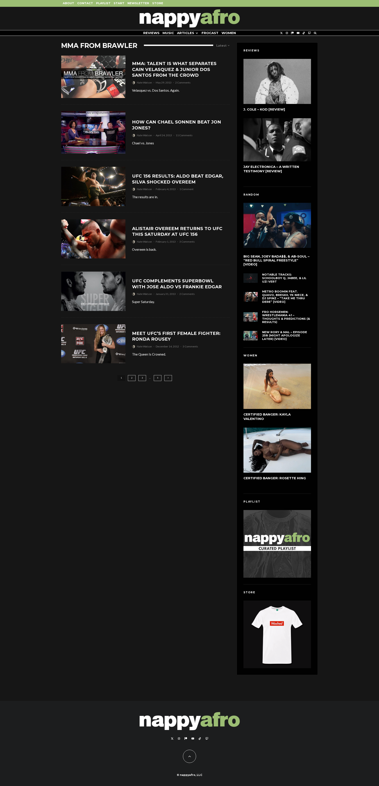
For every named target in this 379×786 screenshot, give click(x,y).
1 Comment (186, 189)
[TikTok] (304, 33)
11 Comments (184, 135)
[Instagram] (287, 33)
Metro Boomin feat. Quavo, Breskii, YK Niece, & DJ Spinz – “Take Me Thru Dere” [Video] (285, 296)
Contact (85, 3)
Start (119, 3)
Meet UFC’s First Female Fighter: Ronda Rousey (176, 336)
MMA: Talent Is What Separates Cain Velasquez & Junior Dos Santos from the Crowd (174, 69)
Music (168, 33)
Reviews (151, 33)
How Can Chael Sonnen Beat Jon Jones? (176, 125)
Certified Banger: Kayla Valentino (267, 416)
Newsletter (138, 3)
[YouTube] (298, 33)
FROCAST (210, 33)
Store (157, 3)
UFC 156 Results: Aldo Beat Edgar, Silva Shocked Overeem (177, 179)
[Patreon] (292, 33)
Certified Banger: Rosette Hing (274, 478)
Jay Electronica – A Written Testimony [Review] (271, 169)
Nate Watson (144, 82)
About (68, 3)
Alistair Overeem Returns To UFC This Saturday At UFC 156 (177, 231)
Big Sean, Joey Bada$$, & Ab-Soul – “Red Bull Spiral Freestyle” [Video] (276, 260)
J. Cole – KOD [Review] (264, 109)
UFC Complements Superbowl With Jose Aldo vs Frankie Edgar (177, 283)
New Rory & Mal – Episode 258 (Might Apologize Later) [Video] (284, 335)
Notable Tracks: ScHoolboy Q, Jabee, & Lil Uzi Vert (284, 278)
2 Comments (183, 82)
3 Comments (187, 241)
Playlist (103, 3)
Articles (185, 33)
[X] (281, 33)
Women (229, 33)
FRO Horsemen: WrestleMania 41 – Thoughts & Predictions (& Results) (286, 317)
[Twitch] (309, 33)
